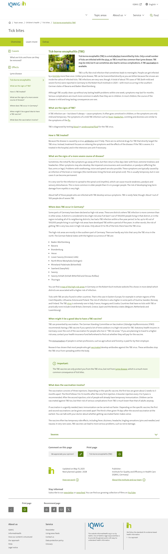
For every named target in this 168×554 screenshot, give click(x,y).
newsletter (69, 492)
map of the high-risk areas (73, 286)
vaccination (151, 62)
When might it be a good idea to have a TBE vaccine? (25, 112)
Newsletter (50, 530)
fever (110, 116)
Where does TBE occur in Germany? (24, 105)
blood (76, 126)
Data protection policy (55, 540)
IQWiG (11, 530)
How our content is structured (20, 537)
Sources (55, 434)
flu (69, 120)
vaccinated (96, 347)
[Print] (24, 509)
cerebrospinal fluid (89, 126)
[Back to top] (157, 520)
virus (107, 59)
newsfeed (80, 492)
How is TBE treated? (18, 91)
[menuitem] (15, 42)
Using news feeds (53, 533)
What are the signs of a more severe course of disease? (24, 98)
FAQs (10, 544)
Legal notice (13, 547)
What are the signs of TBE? (20, 86)
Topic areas (100, 15)
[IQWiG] (95, 526)
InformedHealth (14, 533)
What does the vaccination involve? (24, 120)
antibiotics (89, 141)
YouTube (132, 492)
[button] (152, 4)
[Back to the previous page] (11, 509)
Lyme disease (16, 73)
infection (116, 56)
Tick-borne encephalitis (20, 80)
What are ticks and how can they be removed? (24, 59)
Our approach (13, 540)
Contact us (50, 537)
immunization (58, 341)
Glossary (49, 544)
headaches (118, 116)
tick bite (56, 76)
